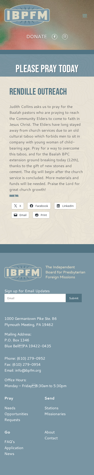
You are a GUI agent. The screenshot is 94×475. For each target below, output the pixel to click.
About (49, 432)
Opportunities (16, 413)
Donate (36, 37)
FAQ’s (9, 441)
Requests (12, 419)
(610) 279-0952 (31, 358)
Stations (51, 407)
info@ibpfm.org (28, 370)
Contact (51, 437)
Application (13, 447)
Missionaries (55, 413)
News (9, 453)
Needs (9, 407)
